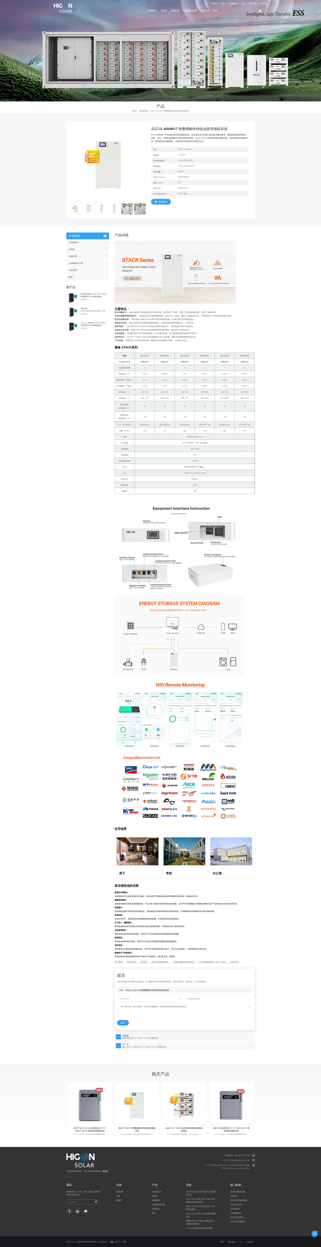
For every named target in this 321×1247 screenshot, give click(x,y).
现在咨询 (162, 201)
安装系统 (205, 10)
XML (241, 1241)
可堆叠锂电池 (236, 1213)
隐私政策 (250, 1241)
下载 (118, 1196)
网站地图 (231, 1241)
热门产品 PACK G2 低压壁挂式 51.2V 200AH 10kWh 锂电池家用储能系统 (184, 1129)
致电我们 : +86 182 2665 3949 (237, 1155)
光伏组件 (234, 1196)
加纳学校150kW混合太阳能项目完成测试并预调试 (200, 1222)
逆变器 (164, 10)
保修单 (119, 1200)
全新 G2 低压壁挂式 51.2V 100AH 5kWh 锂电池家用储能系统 (137, 1129)
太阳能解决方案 (190, 10)
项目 (223, 3)
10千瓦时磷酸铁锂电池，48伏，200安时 (212, 962)
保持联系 (263, 3)
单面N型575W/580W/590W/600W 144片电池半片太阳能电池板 (93, 309)
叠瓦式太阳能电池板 (238, 1200)
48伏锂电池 (235, 1208)
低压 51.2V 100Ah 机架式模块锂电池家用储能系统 (90, 1129)
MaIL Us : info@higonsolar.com (236, 1160)
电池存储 (175, 10)
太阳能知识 (233, 3)
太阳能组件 (152, 10)
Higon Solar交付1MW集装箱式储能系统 (201, 1215)
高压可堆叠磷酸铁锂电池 (160, 962)
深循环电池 (234, 962)
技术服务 (120, 1191)
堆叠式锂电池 (131, 962)
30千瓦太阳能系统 (237, 1221)
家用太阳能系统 (236, 1217)
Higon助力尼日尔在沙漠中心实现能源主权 (201, 1193)
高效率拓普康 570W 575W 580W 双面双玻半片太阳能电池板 (94, 295)
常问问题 (252, 3)
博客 (222, 1241)
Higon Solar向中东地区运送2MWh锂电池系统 (200, 1207)
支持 (243, 3)
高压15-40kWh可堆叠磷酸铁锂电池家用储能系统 (147, 990)
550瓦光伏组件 (236, 1204)
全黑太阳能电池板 (237, 1191)
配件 (215, 10)
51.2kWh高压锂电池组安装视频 (199, 1228)
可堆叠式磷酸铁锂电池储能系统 (183, 962)
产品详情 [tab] (122, 235)
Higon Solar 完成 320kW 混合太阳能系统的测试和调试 (200, 1200)
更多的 (105, 1171)
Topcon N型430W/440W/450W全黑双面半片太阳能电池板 (93, 324)
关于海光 (213, 3)
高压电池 (144, 962)
